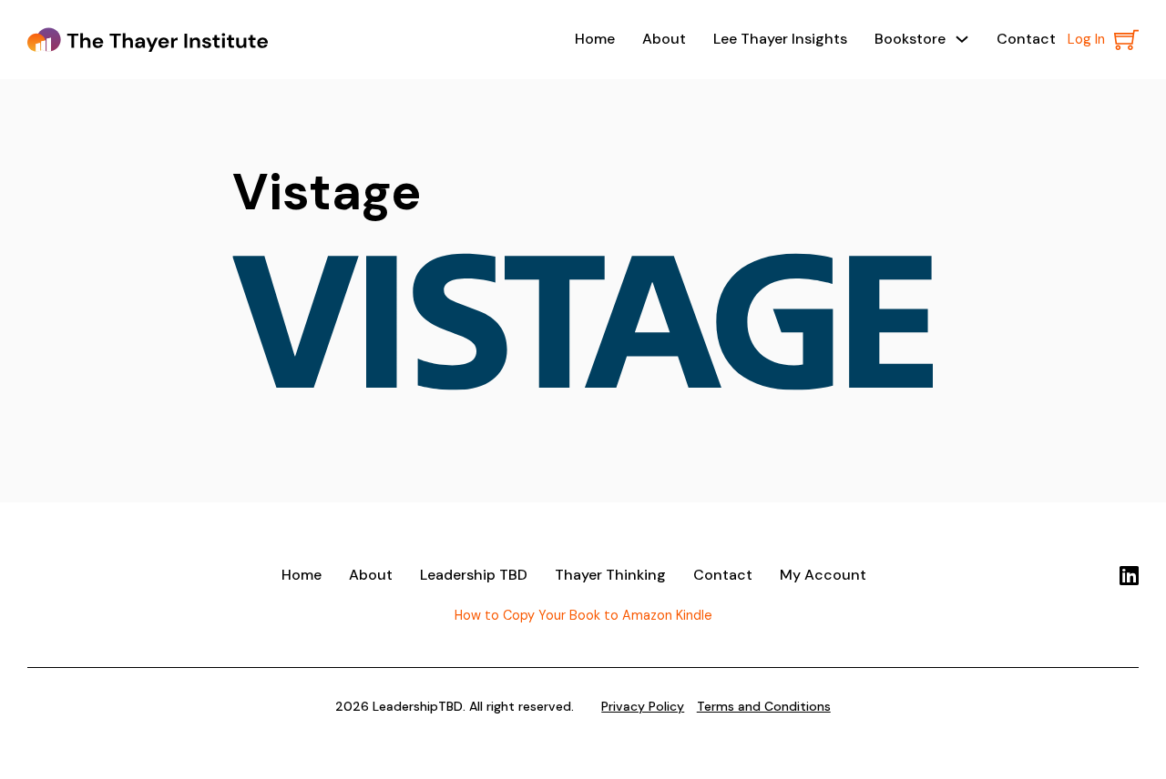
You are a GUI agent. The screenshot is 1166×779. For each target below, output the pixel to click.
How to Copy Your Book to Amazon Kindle (583, 615)
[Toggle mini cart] (1126, 39)
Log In (1086, 39)
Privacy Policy (642, 706)
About (664, 38)
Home (595, 38)
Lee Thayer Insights (780, 38)
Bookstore (910, 38)
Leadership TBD (473, 574)
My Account (823, 574)
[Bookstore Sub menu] (962, 39)
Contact (1026, 38)
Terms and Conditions (764, 706)
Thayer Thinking (610, 574)
